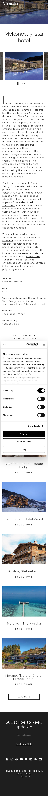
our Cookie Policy (35, 365)
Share (16, 335)
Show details (34, 426)
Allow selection (24, 442)
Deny (24, 449)
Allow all (24, 434)
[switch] (41, 399)
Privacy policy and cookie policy (24, 771)
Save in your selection (25, 338)
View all (26, 83)
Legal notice (24, 773)
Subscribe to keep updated (24, 724)
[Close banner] (44, 345)
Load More (24, 697)
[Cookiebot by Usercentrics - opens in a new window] (28, 345)
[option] (24, 12)
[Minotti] (10, 3)
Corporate (24, 776)
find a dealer (28, 335)
